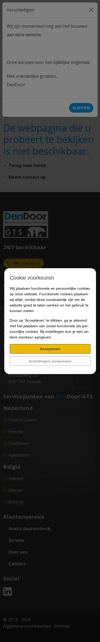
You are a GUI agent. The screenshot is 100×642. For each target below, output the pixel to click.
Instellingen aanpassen (50, 361)
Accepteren (50, 349)
